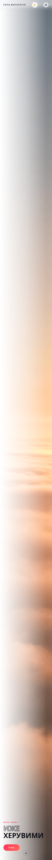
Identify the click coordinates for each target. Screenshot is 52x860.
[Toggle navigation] (46, 4)
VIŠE (11, 847)
